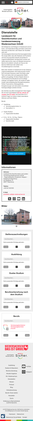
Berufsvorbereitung (11, 371)
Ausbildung (11, 365)
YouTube (28, 366)
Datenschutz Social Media (13, 417)
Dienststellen (11, 379)
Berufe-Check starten (11, 393)
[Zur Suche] (7, 2)
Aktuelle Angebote (11, 373)
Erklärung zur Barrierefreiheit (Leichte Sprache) (11, 401)
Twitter (13, 94)
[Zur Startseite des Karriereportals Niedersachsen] (15, 11)
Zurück (6, 247)
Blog (11, 387)
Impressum (12, 414)
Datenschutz (20, 414)
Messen (11, 382)
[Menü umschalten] (3, 2)
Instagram (29, 372)
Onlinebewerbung (11, 390)
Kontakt (25, 417)
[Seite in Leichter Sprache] (12, 2)
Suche (11, 398)
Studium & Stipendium (11, 368)
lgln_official (22, 92)
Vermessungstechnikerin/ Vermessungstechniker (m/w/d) (18, 326)
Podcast (11, 384)
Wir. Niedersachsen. (11, 376)
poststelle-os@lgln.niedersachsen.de (14, 194)
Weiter (27, 247)
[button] (16, 226)
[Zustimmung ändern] (3, 416)
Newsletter (11, 395)
